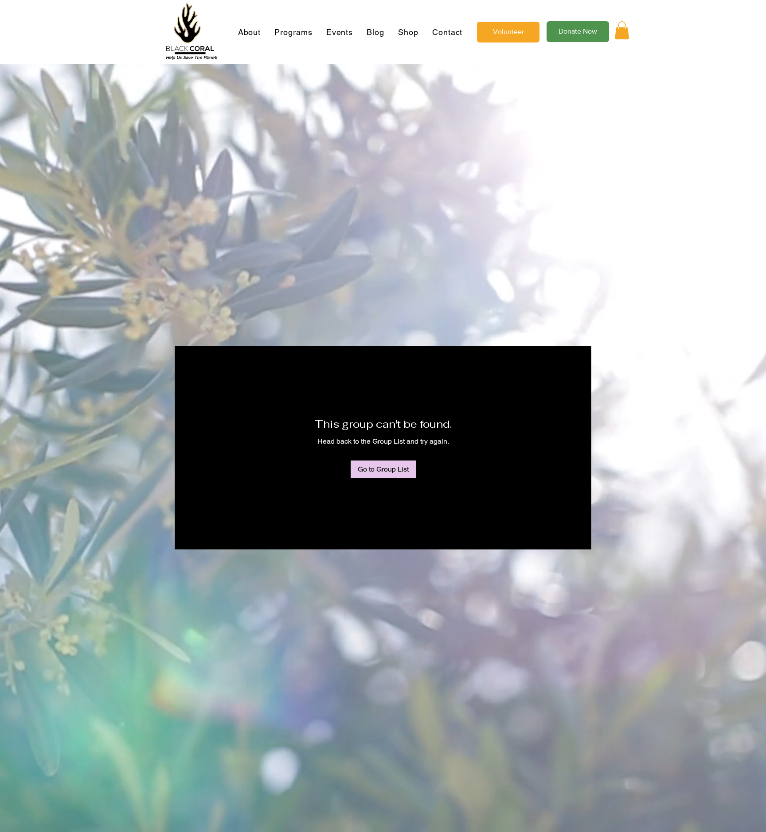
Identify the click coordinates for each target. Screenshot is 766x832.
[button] (621, 30)
